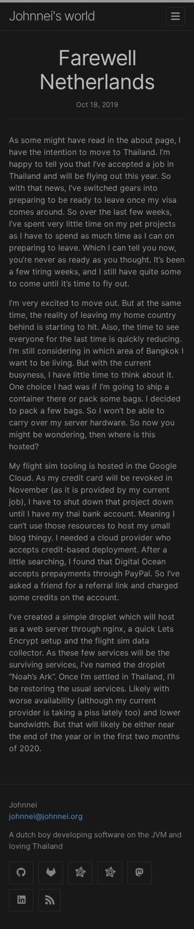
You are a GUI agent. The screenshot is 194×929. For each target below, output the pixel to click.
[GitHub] (21, 873)
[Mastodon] (139, 873)
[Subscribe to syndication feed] (49, 900)
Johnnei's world (52, 15)
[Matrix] (109, 873)
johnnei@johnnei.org (46, 816)
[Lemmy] (80, 873)
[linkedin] (21, 900)
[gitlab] (50, 873)
